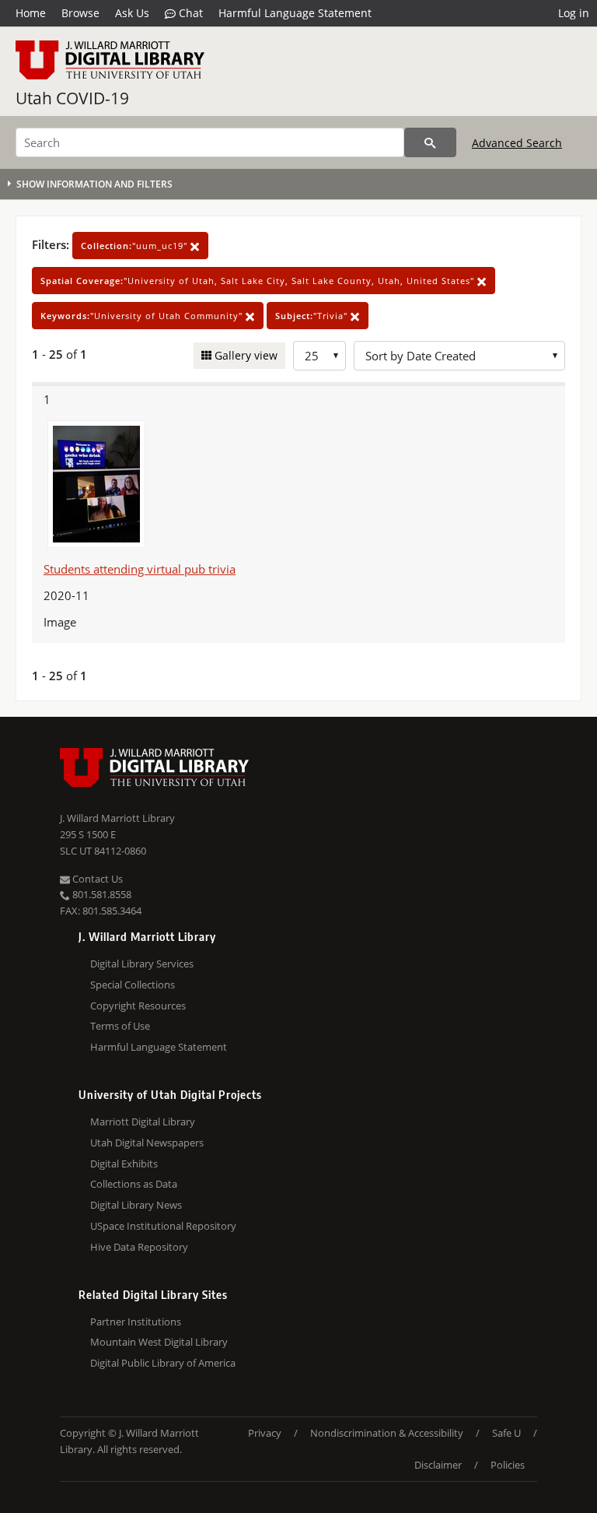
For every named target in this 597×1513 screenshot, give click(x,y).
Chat (189, 12)
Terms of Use (120, 1026)
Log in (573, 12)
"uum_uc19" (135, 245)
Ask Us (132, 12)
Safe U (506, 1433)
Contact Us (96, 879)
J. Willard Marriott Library (117, 818)
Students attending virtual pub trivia (140, 569)
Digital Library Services (142, 964)
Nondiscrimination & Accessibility (386, 1433)
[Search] (430, 142)
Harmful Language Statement (295, 12)
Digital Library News (136, 1205)
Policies (508, 1465)
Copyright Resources (138, 1006)
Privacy (264, 1433)
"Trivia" (313, 315)
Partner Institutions (135, 1322)
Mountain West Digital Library (159, 1342)
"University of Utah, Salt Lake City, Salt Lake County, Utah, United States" (258, 280)
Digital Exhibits (124, 1164)
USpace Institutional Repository (163, 1226)
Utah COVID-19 (72, 98)
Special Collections (132, 985)
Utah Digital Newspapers (147, 1143)
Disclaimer (438, 1465)
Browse (80, 12)
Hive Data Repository (139, 1247)
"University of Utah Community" (143, 315)
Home (31, 12)
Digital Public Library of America (163, 1363)
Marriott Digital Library (142, 1122)
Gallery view (244, 355)
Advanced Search (517, 142)
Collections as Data (133, 1184)
